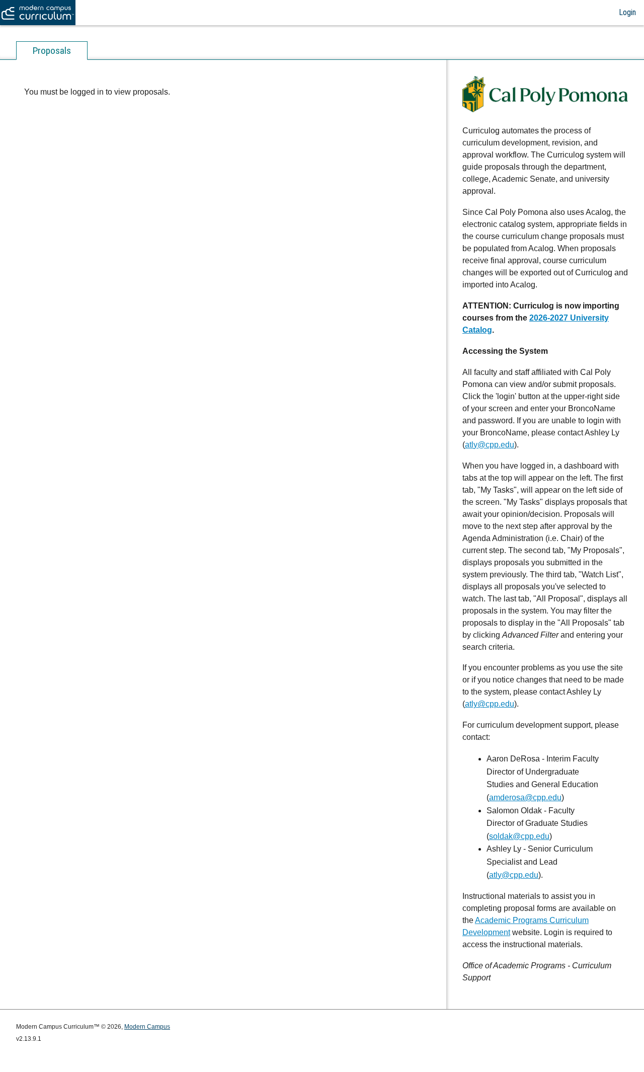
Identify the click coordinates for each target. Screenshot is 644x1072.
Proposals (52, 50)
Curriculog (38, 12)
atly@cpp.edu (489, 444)
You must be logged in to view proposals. (97, 92)
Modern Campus (147, 1026)
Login (627, 12)
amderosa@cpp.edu (525, 797)
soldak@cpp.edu (519, 836)
